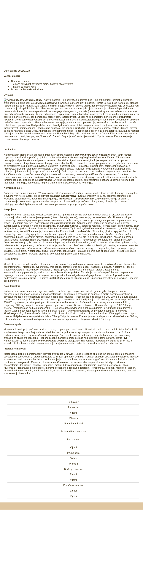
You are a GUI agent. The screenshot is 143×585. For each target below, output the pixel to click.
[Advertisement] (71, 30)
